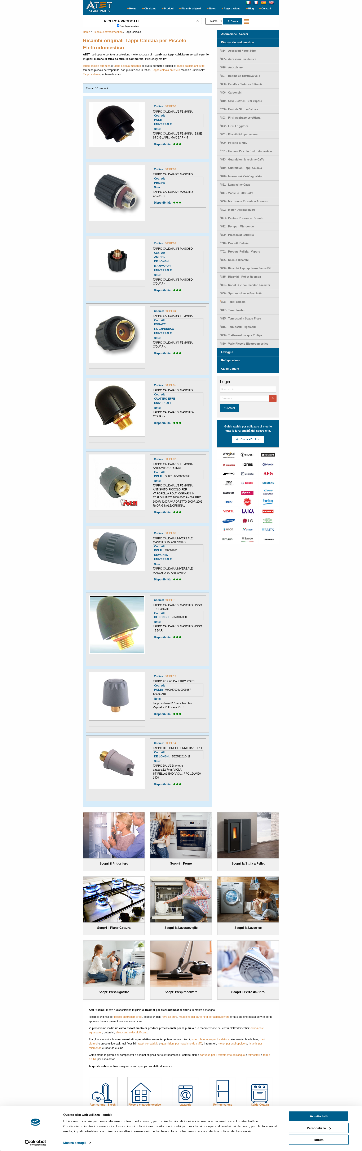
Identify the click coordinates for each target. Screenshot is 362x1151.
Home (86, 31)
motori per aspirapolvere (232, 1043)
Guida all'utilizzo (250, 439)
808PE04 (170, 311)
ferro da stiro (169, 1016)
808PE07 (170, 459)
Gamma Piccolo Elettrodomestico (246, 151)
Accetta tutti (319, 1116)
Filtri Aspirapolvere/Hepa (240, 117)
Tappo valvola (91, 74)
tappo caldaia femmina (96, 65)
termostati (254, 1054)
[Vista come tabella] (247, 21)
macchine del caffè (190, 1016)
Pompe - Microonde (237, 226)
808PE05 (170, 385)
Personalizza (316, 1128)
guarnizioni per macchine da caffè (181, 1043)
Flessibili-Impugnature (239, 134)
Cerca (234, 21)
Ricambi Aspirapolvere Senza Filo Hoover (246, 270)
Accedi (231, 408)
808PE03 (170, 243)
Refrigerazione (230, 360)
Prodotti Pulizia (234, 243)
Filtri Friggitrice (234, 126)
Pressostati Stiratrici (238, 234)
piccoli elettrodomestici (128, 1016)
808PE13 (170, 676)
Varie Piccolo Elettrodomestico (244, 343)
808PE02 (170, 169)
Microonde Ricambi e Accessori (245, 201)
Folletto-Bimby (234, 142)
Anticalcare (232, 67)
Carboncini (231, 92)
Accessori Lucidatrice (238, 59)
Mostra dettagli (74, 1143)
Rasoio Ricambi (235, 260)
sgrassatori (95, 1032)
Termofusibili (233, 310)
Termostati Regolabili (238, 326)
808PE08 (170, 533)
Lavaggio (227, 352)
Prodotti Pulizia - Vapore (240, 251)
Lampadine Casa (235, 184)
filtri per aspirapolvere (216, 1016)
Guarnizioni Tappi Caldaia (241, 167)
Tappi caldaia (233, 301)
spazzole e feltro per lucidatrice (210, 1039)
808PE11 (170, 600)
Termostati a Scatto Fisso (241, 318)
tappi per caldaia (148, 1043)
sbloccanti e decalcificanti (131, 1032)
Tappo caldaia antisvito (190, 65)
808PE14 (170, 743)
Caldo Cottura (230, 368)
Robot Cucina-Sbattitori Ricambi (245, 285)
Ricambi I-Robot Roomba (241, 276)
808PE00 (170, 106)
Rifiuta (318, 1140)
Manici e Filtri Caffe (237, 193)
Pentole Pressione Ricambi (242, 218)
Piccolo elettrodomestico (108, 31)
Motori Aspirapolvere (238, 209)
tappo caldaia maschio (127, 65)
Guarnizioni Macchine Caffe (242, 159)
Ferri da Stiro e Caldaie (239, 109)
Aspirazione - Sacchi (234, 34)
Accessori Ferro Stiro (238, 50)
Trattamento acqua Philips (241, 335)
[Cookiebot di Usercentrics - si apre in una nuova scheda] (35, 1143)
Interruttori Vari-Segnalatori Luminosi (242, 178)
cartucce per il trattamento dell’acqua (222, 1054)
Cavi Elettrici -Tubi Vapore (241, 101)
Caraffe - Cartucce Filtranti (241, 84)
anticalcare (257, 1028)
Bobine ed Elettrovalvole (240, 75)
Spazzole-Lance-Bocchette (241, 293)
